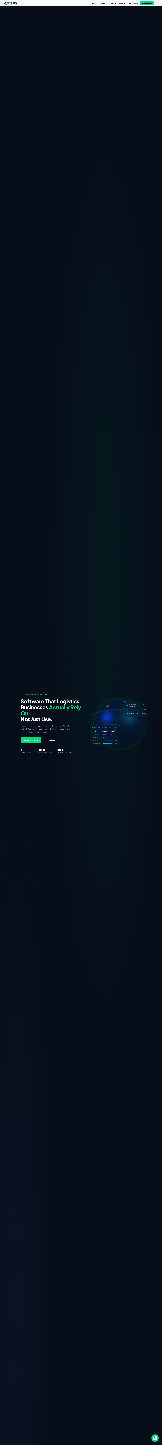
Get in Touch (147, 3)
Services (103, 3)
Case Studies (133, 3)
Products (112, 3)
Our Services (51, 740)
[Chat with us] (155, 1438)
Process (122, 3)
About (94, 3)
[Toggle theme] (156, 3)
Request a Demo (31, 740)
